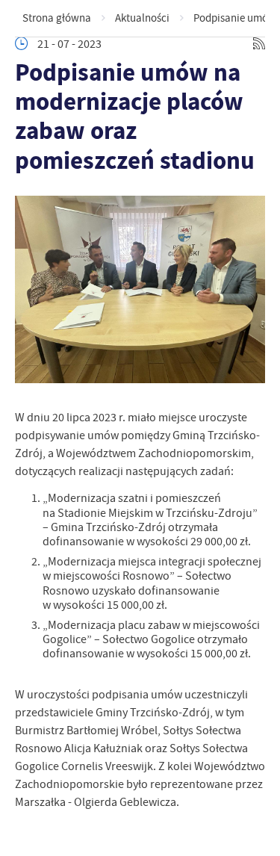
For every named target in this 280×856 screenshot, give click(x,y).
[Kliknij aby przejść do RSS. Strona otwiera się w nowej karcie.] (259, 43)
